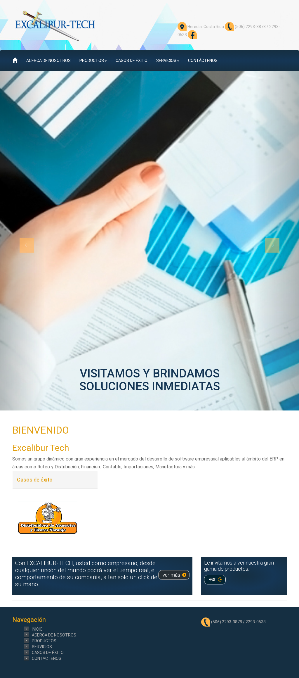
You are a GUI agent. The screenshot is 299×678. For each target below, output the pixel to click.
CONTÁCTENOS (203, 60)
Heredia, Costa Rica (205, 26)
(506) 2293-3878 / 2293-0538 (238, 622)
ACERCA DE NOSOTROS (48, 60)
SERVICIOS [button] (166, 60)
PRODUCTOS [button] (91, 60)
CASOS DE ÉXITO (131, 60)
